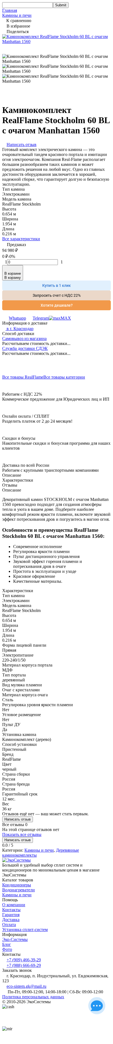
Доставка (10, 919)
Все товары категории (64, 377)
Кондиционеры (16, 885)
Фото (7, 949)
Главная (9, 10)
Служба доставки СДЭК (25, 348)
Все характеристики (21, 238)
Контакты (11, 909)
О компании (13, 904)
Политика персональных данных (33, 996)
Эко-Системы (15, 939)
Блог (6, 944)
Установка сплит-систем (25, 929)
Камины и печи (17, 15)
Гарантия (10, 914)
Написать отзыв (17, 819)
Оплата (9, 924)
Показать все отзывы (21, 834)
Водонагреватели (18, 889)
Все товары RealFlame (22, 377)
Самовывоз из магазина (24, 338)
